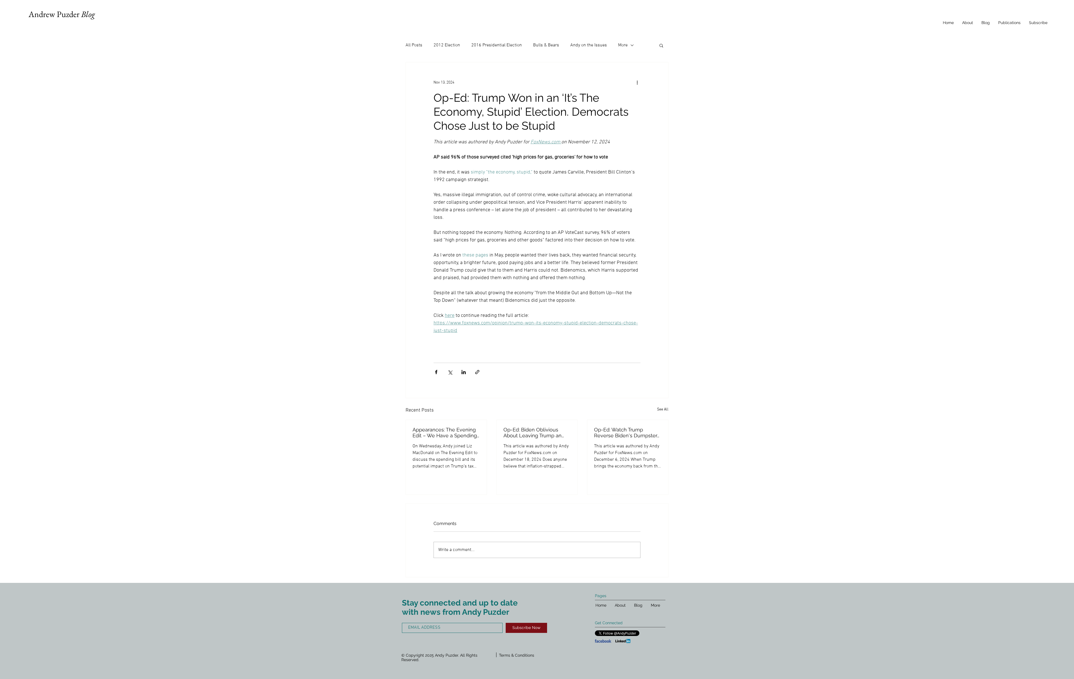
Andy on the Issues (588, 45)
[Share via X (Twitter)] (450, 372)
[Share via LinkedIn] (463, 372)
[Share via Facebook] (436, 372)
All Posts (414, 45)
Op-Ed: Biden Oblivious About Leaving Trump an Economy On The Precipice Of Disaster (535, 432)
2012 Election (447, 45)
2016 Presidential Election (496, 45)
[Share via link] (477, 372)
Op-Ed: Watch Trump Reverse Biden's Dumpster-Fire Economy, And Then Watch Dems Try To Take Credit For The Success (626, 432)
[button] (661, 45)
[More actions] (637, 82)
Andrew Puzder (62, 14)
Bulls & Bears (546, 45)
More (623, 45)
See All (662, 409)
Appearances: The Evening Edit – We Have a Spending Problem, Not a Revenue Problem (445, 432)
